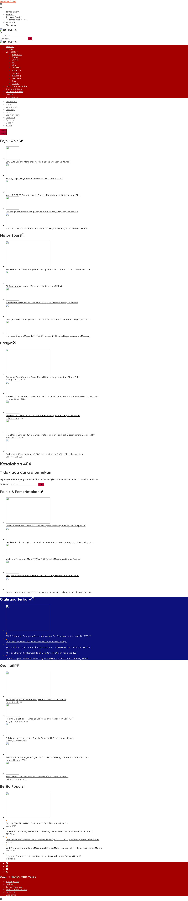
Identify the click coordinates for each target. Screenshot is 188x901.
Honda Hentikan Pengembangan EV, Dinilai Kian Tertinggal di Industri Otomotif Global (47, 757)
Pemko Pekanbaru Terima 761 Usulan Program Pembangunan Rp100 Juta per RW (45, 525)
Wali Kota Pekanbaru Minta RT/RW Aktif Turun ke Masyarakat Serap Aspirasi (43, 559)
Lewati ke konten (8, 1)
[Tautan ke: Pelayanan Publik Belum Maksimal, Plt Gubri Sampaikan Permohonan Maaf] (12, 572)
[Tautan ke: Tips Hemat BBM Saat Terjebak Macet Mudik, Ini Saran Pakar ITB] (12, 773)
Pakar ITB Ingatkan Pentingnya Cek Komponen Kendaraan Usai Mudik (40, 718)
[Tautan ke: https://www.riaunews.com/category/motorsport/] (23, 235)
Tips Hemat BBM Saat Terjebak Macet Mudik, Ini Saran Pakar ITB (37, 776)
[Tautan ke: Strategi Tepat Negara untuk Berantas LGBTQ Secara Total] (12, 175)
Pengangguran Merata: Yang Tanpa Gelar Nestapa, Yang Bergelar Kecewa (42, 211)
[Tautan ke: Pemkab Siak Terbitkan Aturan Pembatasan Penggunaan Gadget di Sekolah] (12, 412)
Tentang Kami (12, 881)
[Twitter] (7, 866)
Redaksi (10, 884)
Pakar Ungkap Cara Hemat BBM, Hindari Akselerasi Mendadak (36, 699)
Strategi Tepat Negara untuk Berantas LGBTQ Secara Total (34, 178)
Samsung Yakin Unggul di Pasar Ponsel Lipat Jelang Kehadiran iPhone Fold (42, 377)
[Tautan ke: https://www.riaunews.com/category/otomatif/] (17, 665)
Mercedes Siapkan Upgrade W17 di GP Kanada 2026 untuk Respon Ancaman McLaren (47, 336)
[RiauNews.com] (8, 29)
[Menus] (1, 4)
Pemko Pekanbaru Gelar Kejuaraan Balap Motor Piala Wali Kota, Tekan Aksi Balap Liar (48, 269)
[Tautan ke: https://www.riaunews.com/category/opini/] (21, 141)
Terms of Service (14, 887)
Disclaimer (11, 894)
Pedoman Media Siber (16, 889)
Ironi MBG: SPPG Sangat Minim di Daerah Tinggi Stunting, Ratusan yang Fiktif (43, 195)
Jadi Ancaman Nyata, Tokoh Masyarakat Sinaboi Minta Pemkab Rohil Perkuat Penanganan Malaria (54, 848)
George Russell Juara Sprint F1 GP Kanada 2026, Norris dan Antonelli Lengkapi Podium (48, 319)
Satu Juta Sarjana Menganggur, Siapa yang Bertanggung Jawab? (38, 161)
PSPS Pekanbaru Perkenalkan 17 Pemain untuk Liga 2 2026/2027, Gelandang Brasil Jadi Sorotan (52, 839)
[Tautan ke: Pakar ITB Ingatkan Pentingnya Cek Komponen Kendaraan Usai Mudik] (12, 715)
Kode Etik (10, 892)
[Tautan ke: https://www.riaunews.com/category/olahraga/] (33, 599)
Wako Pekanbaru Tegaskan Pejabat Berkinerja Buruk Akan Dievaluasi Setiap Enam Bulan (49, 831)
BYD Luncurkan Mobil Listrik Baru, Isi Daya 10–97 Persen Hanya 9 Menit (40, 738)
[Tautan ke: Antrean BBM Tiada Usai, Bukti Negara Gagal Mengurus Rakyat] (28, 817)
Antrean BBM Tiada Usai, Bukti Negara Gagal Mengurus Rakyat (36, 823)
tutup (3, 130)
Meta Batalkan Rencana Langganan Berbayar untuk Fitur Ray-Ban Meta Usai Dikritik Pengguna (52, 396)
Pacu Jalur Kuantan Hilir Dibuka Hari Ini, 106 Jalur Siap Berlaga (36, 641)
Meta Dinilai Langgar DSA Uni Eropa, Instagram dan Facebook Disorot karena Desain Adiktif (50, 434)
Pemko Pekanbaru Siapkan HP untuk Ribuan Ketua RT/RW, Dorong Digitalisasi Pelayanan (49, 542)
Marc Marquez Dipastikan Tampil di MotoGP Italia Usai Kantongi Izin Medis (42, 302)
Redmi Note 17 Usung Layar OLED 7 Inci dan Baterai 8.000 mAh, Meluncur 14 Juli (45, 454)
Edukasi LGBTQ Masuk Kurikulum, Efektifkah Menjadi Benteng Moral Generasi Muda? (46, 228)
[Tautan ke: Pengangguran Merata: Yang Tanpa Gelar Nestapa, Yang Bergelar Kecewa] (12, 208)
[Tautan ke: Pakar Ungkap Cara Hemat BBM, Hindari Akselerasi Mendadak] (28, 696)
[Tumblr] (7, 869)
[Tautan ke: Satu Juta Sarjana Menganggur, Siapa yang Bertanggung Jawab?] (12, 159)
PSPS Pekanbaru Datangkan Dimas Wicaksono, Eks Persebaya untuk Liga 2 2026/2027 (48, 636)
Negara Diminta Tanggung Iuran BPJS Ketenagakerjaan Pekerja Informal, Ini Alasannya (48, 592)
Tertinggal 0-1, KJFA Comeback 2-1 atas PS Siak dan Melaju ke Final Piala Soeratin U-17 (48, 647)
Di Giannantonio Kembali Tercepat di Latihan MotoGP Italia (34, 286)
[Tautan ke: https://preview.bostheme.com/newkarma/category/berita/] (14, 343)
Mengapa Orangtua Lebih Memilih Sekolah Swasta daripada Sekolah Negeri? (43, 856)
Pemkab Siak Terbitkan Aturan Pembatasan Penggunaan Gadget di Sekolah (43, 415)
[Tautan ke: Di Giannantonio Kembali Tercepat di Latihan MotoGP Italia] (12, 283)
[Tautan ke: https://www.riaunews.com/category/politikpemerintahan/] (41, 491)
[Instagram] (7, 872)
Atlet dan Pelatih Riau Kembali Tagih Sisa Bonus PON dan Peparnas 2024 (41, 652)
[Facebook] (7, 863)
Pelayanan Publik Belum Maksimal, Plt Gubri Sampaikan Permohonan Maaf (42, 575)
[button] (30, 38)
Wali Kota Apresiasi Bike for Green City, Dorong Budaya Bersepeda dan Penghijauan (47, 658)
